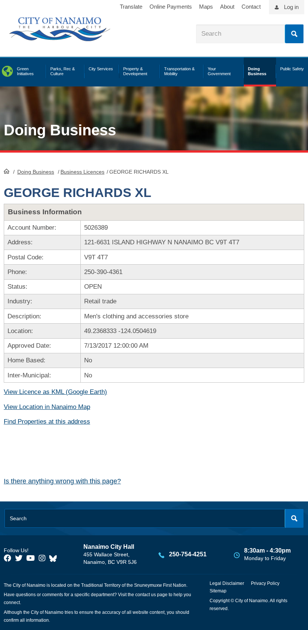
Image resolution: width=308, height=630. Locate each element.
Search (294, 33)
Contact (251, 6)
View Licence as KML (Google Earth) (55, 391)
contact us (145, 594)
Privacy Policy (265, 583)
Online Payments (170, 6)
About (227, 6)
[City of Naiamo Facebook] (7, 558)
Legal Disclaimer (227, 583)
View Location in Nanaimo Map (47, 406)
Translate (131, 6)
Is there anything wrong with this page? (62, 481)
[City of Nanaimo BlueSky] (54, 558)
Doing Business (35, 172)
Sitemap (218, 591)
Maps (206, 6)
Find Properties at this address (47, 421)
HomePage (6, 171)
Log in (291, 7)
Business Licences (82, 172)
